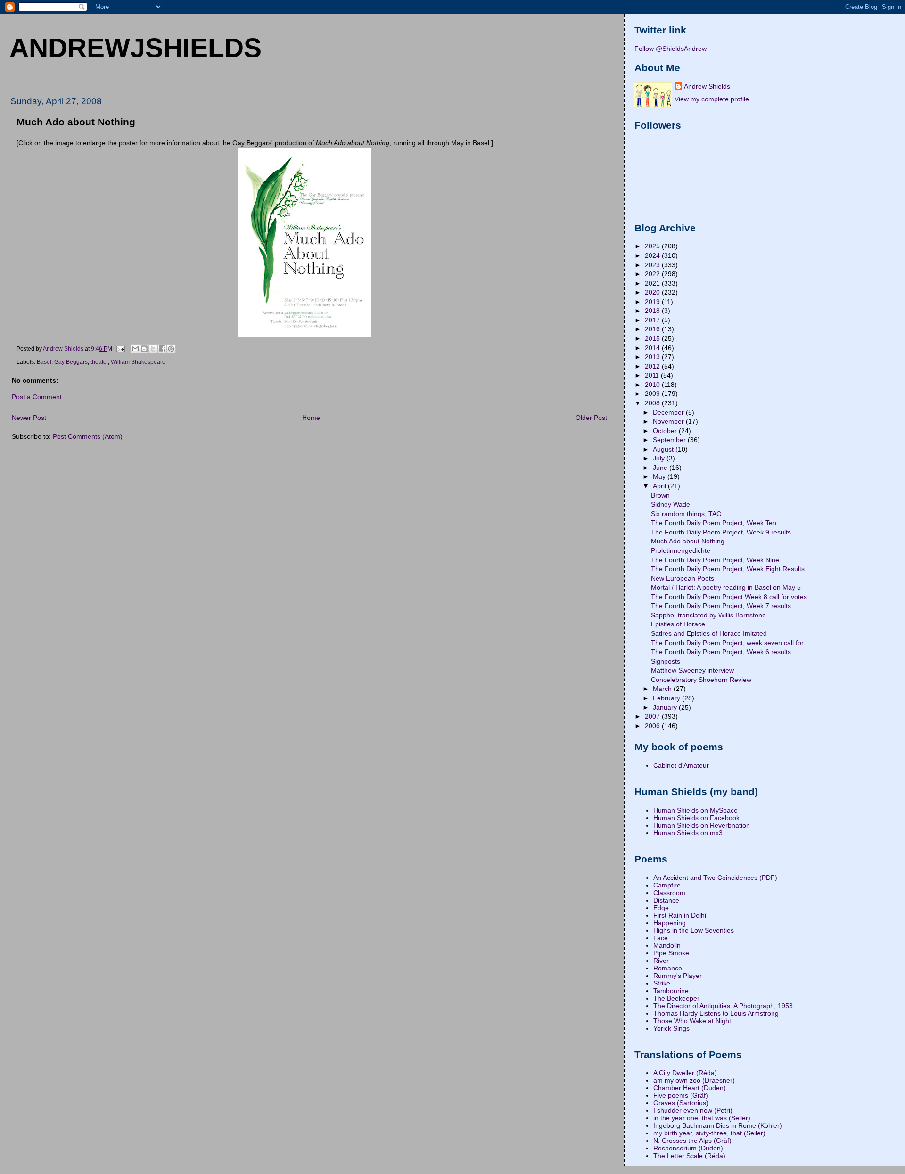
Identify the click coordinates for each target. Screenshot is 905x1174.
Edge (661, 907)
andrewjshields (135, 48)
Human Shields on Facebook (696, 817)
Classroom (669, 892)
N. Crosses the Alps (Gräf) (692, 1140)
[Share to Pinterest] (171, 348)
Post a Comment (37, 397)
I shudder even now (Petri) (692, 1110)
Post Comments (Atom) (88, 436)
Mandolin (667, 945)
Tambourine (671, 990)
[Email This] (135, 348)
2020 (653, 292)
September (670, 439)
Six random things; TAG (686, 513)
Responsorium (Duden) (688, 1148)
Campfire (667, 885)
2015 (653, 338)
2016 (653, 329)
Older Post (591, 417)
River (661, 960)
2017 (653, 320)
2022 (653, 274)
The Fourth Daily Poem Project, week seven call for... (730, 643)
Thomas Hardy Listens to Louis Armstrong (716, 1013)
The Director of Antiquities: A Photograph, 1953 (723, 1006)
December (669, 412)
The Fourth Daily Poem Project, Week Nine (715, 560)
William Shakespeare (138, 362)
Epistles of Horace (678, 624)
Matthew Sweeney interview (692, 670)
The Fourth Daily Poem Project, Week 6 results (721, 652)
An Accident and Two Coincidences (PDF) (715, 877)
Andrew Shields (707, 86)
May (660, 476)
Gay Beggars (71, 362)
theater (99, 362)
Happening (669, 923)
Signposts (665, 661)
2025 (653, 246)
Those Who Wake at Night (692, 1021)
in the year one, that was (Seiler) (701, 1118)
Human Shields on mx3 (688, 833)
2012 (653, 366)
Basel (44, 362)
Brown (660, 495)
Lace (660, 938)
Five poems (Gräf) (680, 1095)
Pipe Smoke (671, 953)
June (661, 467)
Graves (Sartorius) (680, 1103)
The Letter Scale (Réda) (689, 1155)
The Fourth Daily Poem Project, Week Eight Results (728, 569)
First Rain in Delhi (679, 915)
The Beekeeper (676, 998)
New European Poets (682, 578)
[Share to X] (153, 348)
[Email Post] (120, 348)
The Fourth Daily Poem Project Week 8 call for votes (729, 596)
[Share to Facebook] (162, 348)
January (666, 707)
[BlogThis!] (144, 348)
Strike (661, 983)
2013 (653, 357)
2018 (653, 310)
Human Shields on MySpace (695, 810)
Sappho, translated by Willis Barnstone (708, 615)
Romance (667, 968)
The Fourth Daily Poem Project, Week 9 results (721, 532)
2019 (653, 301)
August (664, 449)
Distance (666, 900)
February (667, 698)
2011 (653, 375)
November (669, 421)
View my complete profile (712, 99)
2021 (653, 283)
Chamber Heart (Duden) (689, 1088)
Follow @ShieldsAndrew (670, 48)
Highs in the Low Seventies (693, 930)
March (663, 688)
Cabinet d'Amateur (681, 765)
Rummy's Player (677, 975)
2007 (653, 716)
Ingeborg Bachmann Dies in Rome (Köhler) (717, 1125)
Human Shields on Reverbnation (701, 825)
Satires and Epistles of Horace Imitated (709, 633)
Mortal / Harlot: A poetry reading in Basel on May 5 (726, 587)
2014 (653, 348)
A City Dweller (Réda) (685, 1072)
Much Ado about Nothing (687, 541)
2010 (653, 384)
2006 (653, 726)
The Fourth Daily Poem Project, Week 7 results (721, 605)
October (666, 431)
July (659, 458)
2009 (653, 393)
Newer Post (29, 417)
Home (311, 417)
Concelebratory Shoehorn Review (701, 679)
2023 (653, 265)
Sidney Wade (670, 504)
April (660, 486)
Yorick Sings (671, 1028)
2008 (653, 403)
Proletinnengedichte (680, 550)
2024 (653, 255)
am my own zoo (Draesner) (694, 1080)
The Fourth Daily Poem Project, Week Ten (713, 522)
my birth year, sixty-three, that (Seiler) (709, 1133)
